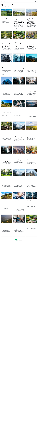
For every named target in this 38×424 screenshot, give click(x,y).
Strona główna (35, 1)
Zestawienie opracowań (29, 1)
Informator (3, 1)
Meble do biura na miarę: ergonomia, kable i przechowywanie (6, 109)
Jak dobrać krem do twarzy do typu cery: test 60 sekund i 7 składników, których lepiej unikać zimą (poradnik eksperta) (31, 202)
